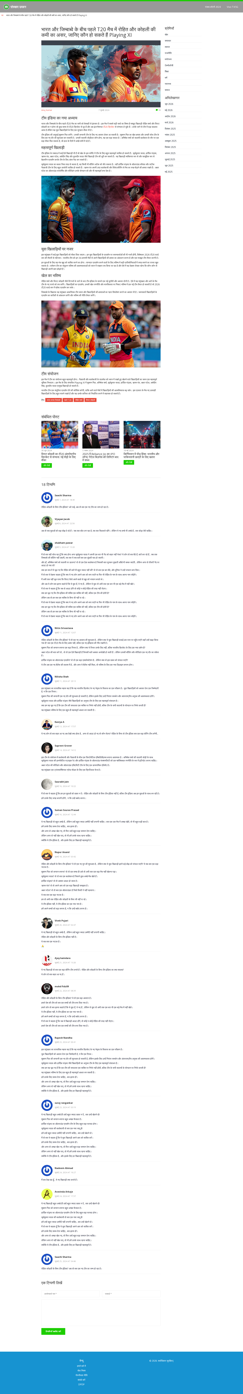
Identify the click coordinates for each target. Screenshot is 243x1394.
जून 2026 (169, 104)
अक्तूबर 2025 (170, 140)
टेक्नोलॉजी (169, 65)
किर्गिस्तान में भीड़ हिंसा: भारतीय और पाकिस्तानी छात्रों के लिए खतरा (141, 455)
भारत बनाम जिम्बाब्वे (53, 400)
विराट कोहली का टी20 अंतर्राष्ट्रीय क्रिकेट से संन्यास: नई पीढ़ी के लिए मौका (58, 457)
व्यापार (167, 46)
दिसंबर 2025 (170, 128)
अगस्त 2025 (170, 153)
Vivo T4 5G (232, 6)
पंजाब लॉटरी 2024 (213, 6)
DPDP (81, 1384)
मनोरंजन (168, 59)
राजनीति (168, 53)
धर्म (166, 77)
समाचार (168, 40)
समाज (167, 89)
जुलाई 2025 (170, 159)
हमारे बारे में (81, 1365)
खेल (166, 34)
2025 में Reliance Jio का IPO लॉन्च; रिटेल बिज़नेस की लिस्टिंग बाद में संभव (100, 457)
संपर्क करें (81, 1379)
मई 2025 (169, 171)
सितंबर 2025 (170, 147)
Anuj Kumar (46, 110)
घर (2, 15)
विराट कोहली (90, 400)
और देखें (46, 465)
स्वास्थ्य (168, 83)
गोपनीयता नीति (81, 1375)
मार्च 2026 (169, 122)
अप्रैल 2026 (170, 116)
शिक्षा (167, 71)
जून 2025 (169, 165)
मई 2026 (169, 110)
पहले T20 (67, 400)
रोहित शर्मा (78, 400)
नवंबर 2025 (170, 134)
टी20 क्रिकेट (108, 126)
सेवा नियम (81, 1370)
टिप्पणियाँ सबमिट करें (53, 1331)
